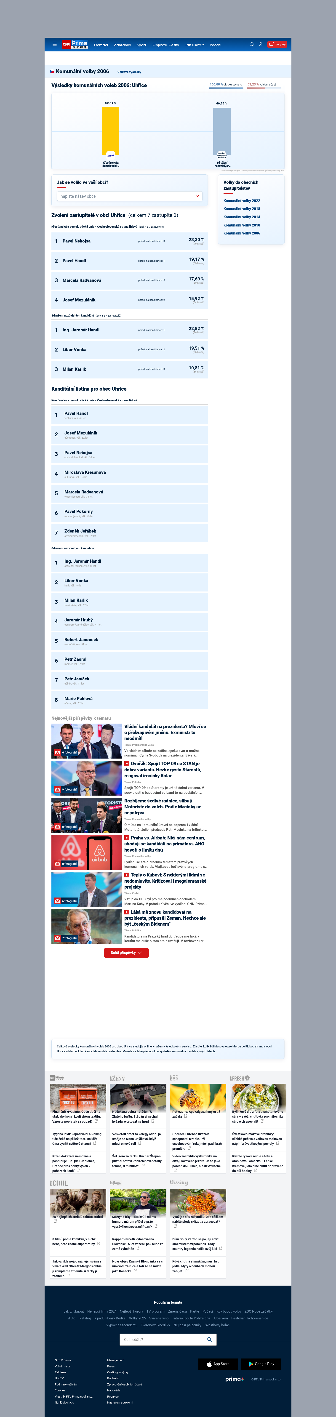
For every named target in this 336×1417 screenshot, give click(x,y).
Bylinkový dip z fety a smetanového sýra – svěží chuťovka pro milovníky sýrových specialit (257, 1116)
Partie (194, 1311)
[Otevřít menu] (55, 44)
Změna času (177, 1311)
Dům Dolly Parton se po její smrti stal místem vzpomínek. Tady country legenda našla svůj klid (195, 1244)
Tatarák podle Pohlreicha (191, 1318)
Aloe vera (220, 1318)
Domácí (101, 45)
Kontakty (113, 1378)
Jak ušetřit (194, 45)
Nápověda (113, 1390)
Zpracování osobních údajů (124, 1384)
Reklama (60, 1372)
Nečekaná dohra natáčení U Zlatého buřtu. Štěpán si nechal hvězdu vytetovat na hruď (135, 1116)
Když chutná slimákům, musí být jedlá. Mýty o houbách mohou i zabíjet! (195, 1266)
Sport (142, 45)
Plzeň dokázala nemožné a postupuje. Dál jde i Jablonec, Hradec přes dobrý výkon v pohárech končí (73, 1163)
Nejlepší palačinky (187, 1325)
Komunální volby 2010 (242, 225)
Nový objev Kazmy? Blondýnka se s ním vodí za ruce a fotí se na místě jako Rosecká (137, 1266)
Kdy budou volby (228, 1311)
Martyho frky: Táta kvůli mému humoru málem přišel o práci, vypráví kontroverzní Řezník (134, 1221)
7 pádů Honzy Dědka (109, 1318)
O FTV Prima (63, 1360)
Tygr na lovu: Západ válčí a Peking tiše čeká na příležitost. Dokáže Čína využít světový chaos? (76, 1139)
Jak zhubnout (74, 1311)
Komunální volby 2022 (242, 201)
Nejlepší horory (131, 1311)
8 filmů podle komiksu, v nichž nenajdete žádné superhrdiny (74, 1241)
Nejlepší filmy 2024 (101, 1311)
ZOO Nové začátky (259, 1311)
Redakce (113, 1396)
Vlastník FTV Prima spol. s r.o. (74, 1396)
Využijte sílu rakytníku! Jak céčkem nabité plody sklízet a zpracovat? (197, 1219)
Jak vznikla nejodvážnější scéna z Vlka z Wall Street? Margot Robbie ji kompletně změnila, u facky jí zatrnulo (77, 1269)
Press (111, 1366)
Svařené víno (159, 1318)
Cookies (60, 1390)
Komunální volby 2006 (242, 233)
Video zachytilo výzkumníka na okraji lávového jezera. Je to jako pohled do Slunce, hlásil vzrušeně (196, 1161)
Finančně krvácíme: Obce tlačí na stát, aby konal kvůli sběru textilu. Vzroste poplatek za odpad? (76, 1116)
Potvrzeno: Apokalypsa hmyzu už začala (196, 1114)
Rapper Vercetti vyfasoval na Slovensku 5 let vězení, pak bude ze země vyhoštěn (137, 1244)
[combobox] (128, 196)
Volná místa (62, 1366)
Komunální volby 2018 (242, 209)
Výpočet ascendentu (121, 1325)
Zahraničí (122, 45)
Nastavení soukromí (120, 1402)
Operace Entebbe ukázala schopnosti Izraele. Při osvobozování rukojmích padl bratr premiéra (197, 1141)
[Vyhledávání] (252, 44)
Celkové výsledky (129, 72)
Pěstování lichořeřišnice (249, 1318)
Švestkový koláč (217, 1325)
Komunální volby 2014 (242, 217)
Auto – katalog (79, 1318)
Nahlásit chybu (64, 1402)
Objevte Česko (165, 45)
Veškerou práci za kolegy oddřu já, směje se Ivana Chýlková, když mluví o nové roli (137, 1139)
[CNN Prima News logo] (75, 44)
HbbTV (59, 1378)
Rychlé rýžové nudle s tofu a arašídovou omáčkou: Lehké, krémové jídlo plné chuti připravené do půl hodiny (257, 1163)
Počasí (215, 45)
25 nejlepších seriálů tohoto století (77, 1217)
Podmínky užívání (66, 1384)
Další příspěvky (124, 953)
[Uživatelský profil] (260, 44)
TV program (156, 1311)
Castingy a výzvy (117, 1372)
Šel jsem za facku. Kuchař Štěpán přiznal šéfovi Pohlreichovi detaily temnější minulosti (137, 1161)
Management (115, 1360)
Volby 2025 (137, 1318)
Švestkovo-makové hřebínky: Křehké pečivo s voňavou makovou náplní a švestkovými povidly (257, 1139)
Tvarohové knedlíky (155, 1325)
